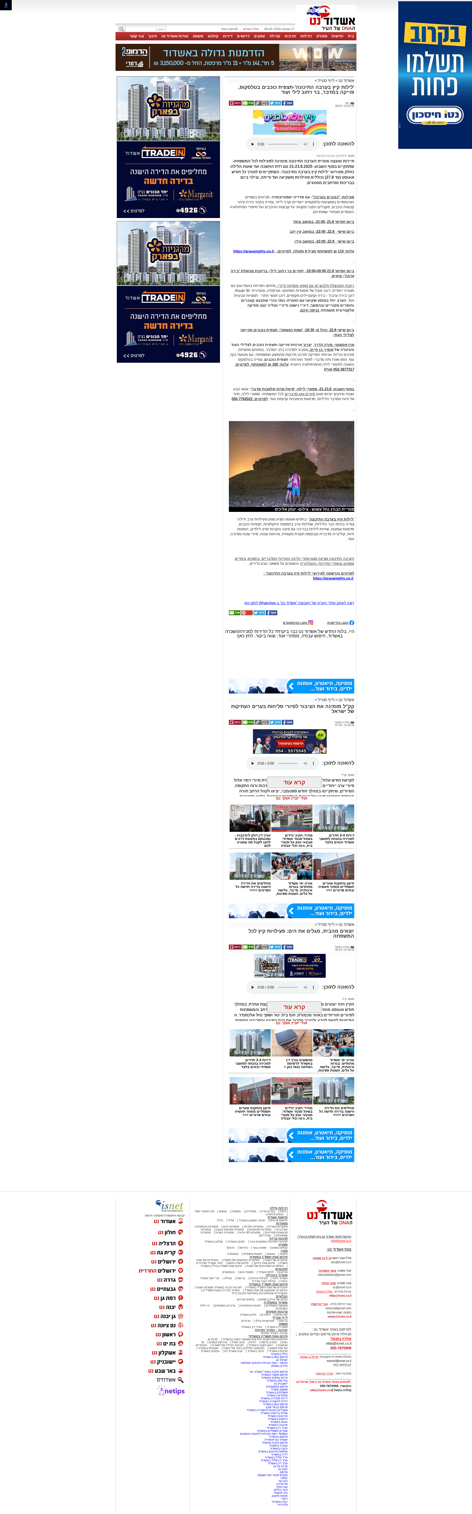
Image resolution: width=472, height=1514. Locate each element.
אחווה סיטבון (280, 1496)
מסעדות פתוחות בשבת (230, 1229)
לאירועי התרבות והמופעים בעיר (269, 1241)
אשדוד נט (346, 81)
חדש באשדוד (248, 1314)
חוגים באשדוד (236, 1241)
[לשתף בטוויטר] (275, 104)
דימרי (284, 1498)
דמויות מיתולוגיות (250, 1305)
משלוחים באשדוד (277, 1392)
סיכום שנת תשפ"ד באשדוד (268, 1284)
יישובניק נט (280, 1383)
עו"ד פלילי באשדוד (276, 1457)
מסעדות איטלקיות (207, 1226)
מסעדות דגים (231, 1226)
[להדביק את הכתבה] (246, 614)
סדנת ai (213, 1339)
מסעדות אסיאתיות (260, 1229)
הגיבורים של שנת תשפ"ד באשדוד (267, 1287)
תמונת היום (246, 1272)
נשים (284, 1342)
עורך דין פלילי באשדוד (274, 1460)
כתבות (284, 1254)
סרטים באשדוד (278, 1351)
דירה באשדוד (279, 1454)
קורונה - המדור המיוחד (271, 1330)
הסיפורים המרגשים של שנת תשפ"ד (266, 1290)
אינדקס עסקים (218, 1342)
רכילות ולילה (279, 1208)
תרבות (290, 36)
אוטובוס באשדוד (208, 1348)
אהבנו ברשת (269, 1342)
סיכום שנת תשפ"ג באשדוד (268, 1257)
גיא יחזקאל (281, 1493)
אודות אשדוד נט (175, 36)
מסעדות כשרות (224, 1232)
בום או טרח (268, 1211)
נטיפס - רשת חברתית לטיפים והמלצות (264, 1363)
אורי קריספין (319, 1304)
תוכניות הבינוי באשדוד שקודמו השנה (218, 1287)
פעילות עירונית (258, 1278)
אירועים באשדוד (277, 1416)
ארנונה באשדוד (278, 1425)
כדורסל (243, 1247)
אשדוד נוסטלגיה (276, 1302)
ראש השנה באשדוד (260, 1345)
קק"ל (344, 774)
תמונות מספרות (252, 1254)
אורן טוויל (282, 1487)
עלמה (284, 1478)
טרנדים (246, 1321)
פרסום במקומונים (277, 1386)
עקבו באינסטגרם (295, 622)
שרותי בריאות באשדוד (274, 1413)
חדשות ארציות (279, 1220)
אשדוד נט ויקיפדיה (276, 1439)
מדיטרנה (282, 1484)
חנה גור (283, 1481)
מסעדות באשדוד (277, 1395)
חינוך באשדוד (255, 1351)
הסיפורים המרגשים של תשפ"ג (241, 1260)
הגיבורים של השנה (276, 1260)
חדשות (337, 36)
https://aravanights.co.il (253, 251)
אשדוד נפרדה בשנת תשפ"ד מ (221, 1290)
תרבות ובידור (278, 1238)
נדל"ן (220, 1220)
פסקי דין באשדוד (277, 1327)
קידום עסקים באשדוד (274, 1377)
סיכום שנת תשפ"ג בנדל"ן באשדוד (221, 1266)
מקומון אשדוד (279, 1389)
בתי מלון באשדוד (277, 1380)
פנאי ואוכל (238, 1342)
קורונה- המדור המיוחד (274, 1333)
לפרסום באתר (229, 29)
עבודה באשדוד (278, 1445)
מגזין (284, 1251)
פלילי (231, 1220)
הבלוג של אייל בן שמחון (273, 1299)
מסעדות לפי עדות (249, 1232)
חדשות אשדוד (277, 1217)
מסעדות (282, 1223)
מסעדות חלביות (253, 1226)
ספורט (321, 36)
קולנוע (213, 36)
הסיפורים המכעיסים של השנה (265, 1266)
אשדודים (250, 1211)
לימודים (265, 1314)
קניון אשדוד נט (232, 1351)
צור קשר (137, 36)
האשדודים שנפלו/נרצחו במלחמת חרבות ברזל (260, 1293)
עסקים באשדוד (210, 1351)
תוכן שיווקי (281, 1314)
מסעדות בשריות (278, 1226)
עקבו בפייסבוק (338, 622)
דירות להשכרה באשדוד (273, 1401)
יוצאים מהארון (275, 1214)
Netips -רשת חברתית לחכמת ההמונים (264, 1433)
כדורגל (231, 1247)
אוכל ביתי (281, 1229)
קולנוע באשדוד (213, 1241)
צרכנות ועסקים (277, 1311)
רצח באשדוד (280, 1501)
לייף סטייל (326, 81)
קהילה (274, 36)
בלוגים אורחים (245, 1299)
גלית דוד (282, 1504)
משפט (198, 36)
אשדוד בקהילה (277, 1275)
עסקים (259, 36)
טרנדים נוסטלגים (225, 1305)
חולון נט (282, 1469)
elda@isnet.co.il (340, 1295)
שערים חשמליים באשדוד (272, 1431)
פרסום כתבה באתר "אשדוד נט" (268, 1371)
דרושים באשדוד (278, 1419)
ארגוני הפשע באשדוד (252, 1220)
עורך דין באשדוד (277, 1463)
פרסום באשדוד (278, 1436)
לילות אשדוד (266, 1272)
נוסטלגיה (232, 1254)
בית (351, 36)
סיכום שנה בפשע (238, 1263)
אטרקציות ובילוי (264, 1321)
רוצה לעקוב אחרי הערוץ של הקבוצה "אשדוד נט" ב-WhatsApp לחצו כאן (299, 603)
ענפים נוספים (279, 1247)
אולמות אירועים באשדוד (273, 1451)
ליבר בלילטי (280, 1490)
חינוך (152, 36)
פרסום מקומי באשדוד (274, 1374)
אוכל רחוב (265, 1235)
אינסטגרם (228, 1272)
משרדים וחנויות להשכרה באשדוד (267, 1410)
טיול (344, 998)
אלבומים (281, 1269)
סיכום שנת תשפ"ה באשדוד (268, 1336)
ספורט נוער (259, 1247)
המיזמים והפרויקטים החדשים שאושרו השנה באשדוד (255, 1339)
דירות (228, 36)
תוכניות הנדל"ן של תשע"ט (228, 1345)
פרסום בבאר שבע (277, 1407)
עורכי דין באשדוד (251, 1327)
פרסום (283, 1472)
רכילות (306, 36)
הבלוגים (282, 1296)
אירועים (283, 1272)
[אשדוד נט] (323, 1226)
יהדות (252, 1342)
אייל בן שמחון (279, 1366)
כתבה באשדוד (278, 1448)
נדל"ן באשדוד (279, 1354)
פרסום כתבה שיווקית (275, 1442)
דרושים (243, 36)
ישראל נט (282, 1360)
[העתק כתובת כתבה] (261, 104)
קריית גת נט (280, 1466)
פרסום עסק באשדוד (275, 1357)
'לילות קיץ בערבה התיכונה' (331, 155)
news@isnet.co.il (339, 1316)
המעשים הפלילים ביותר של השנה (244, 1348)
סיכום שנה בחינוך (264, 1263)
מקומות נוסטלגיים (276, 1305)
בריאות (240, 1278)
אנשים (223, 1211)
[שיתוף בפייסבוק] (287, 104)
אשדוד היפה (279, 1278)
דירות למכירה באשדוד (274, 1398)
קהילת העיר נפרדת (264, 1281)
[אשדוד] (325, 31)
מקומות (236, 1211)
